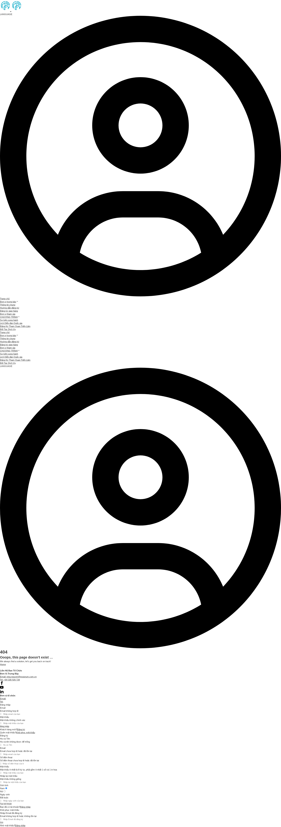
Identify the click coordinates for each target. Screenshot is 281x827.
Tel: (1, 701)
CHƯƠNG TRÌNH (9, 317)
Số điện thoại (6, 757)
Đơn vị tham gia (7, 314)
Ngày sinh (5, 794)
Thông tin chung (7, 305)
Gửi (1, 822)
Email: (3, 698)
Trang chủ (5, 298)
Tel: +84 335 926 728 (10, 680)
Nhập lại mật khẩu (8, 776)
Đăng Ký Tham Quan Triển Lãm (15, 326)
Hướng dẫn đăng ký (9, 308)
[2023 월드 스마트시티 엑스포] (10, 9)
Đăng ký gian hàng (9, 311)
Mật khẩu (4, 717)
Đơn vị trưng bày (8, 301)
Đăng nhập (4, 726)
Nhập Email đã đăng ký (11, 813)
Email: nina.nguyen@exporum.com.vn (18, 676)
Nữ (2, 791)
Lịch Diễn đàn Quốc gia (11, 323)
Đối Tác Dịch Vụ (8, 329)
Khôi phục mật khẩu (25, 732)
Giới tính (4, 785)
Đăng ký (21, 729)
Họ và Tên (5, 738)
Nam (2, 788)
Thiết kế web (6, 667)
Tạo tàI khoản (6, 804)
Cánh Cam (21, 667)
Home (3, 664)
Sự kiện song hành (9, 320)
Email (2, 708)
